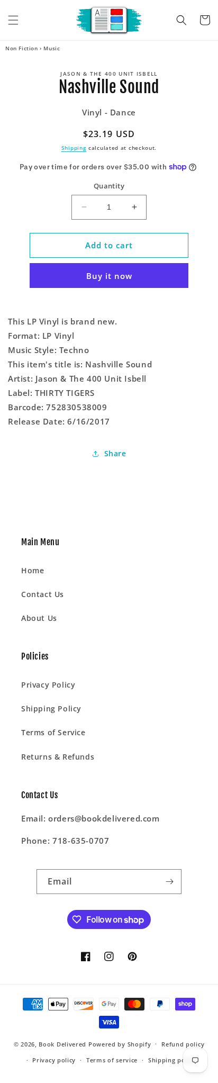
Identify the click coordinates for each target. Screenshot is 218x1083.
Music (51, 48)
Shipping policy (172, 1060)
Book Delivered (62, 1044)
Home (32, 570)
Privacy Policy (48, 685)
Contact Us (42, 594)
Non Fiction (21, 48)
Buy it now (109, 275)
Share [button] (115, 453)
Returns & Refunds (57, 757)
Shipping (74, 147)
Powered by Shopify (119, 1044)
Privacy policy (54, 1060)
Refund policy (182, 1044)
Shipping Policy (51, 708)
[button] (13, 20)
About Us (39, 618)
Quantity (109, 186)
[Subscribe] (169, 881)
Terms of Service (53, 732)
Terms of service (112, 1060)
